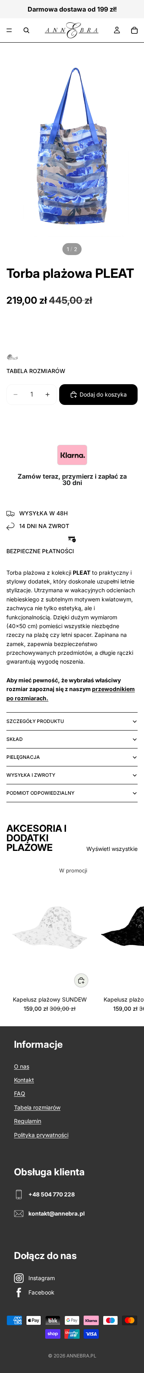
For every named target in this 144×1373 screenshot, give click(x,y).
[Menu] (9, 30)
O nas (21, 1066)
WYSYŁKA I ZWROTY (30, 775)
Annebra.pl (81, 1356)
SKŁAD (14, 739)
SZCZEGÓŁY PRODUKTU (35, 721)
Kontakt (24, 1079)
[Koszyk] (134, 30)
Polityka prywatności (41, 1134)
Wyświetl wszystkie (112, 848)
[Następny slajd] (129, 938)
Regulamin (27, 1121)
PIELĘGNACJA (23, 757)
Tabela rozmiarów (37, 1107)
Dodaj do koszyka (103, 394)
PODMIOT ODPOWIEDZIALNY (40, 793)
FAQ (19, 1093)
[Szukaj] (26, 30)
